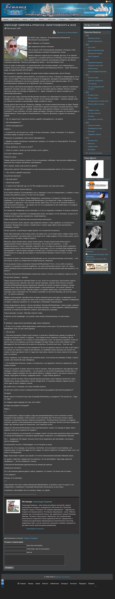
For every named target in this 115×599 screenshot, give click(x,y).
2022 (87, 92)
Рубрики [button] (91, 583)
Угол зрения (92, 84)
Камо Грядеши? (93, 56)
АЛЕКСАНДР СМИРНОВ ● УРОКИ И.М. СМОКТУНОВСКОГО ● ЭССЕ (40, 25)
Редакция (72, 19)
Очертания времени (95, 62)
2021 (87, 107)
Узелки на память (94, 125)
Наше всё (91, 143)
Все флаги (91, 149)
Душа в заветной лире (96, 50)
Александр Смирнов (42, 502)
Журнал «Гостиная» (62, 577)
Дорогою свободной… (96, 80)
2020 (87, 123)
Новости (41, 19)
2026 (87, 35)
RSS (109, 1)
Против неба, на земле (96, 104)
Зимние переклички (95, 41)
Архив (25, 19)
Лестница (91, 131)
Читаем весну (93, 68)
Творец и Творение (31, 538)
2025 (87, 44)
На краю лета (92, 140)
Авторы (32, 19)
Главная (5, 19)
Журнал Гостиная (12, 9)
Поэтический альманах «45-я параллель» (96, 260)
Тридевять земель (94, 134)
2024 (87, 60)
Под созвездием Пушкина (97, 71)
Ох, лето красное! (94, 113)
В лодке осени (93, 95)
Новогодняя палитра (95, 119)
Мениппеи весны (94, 38)
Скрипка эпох (93, 146)
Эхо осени (91, 47)
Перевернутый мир (95, 128)
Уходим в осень (93, 110)
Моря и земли (93, 98)
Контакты (82, 19)
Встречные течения (95, 53)
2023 (87, 75)
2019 (87, 138)
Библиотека (52, 19)
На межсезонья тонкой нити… (99, 101)
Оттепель (91, 116)
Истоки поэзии (93, 77)
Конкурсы (62, 19)
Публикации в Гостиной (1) (35, 528)
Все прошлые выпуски (94, 153)
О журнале (15, 19)
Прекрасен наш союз (95, 65)
